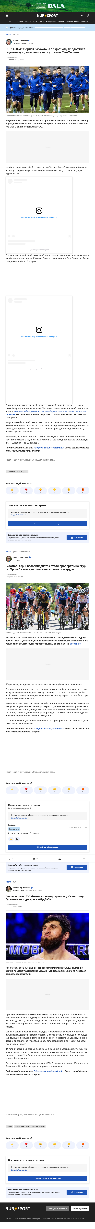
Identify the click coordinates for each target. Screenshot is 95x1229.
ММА (42, 22)
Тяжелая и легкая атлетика (77, 22)
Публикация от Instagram (39, 250)
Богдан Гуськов (38, 1126)
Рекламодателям (80, 1209)
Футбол (20, 22)
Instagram (78, 537)
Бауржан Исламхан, (68, 411)
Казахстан (11, 472)
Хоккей (61, 22)
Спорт (9, 22)
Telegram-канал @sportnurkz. (49, 447)
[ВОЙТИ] (88, 15)
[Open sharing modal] (60, 858)
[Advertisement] (47, 146)
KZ (82, 16)
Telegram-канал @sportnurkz (49, 728)
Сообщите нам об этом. (44, 460)
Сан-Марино (22, 472)
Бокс (35, 22)
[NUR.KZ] (47, 15)
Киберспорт (51, 22)
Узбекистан (19, 1126)
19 (40, 792)
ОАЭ (28, 1126)
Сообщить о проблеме (57, 1209)
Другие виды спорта (21, 552)
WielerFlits (75, 644)
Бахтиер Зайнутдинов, (25, 411)
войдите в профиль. (19, 515)
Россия (9, 1126)
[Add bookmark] (84, 859)
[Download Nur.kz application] (47, 6)
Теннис (28, 22)
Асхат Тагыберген (47, 411)
